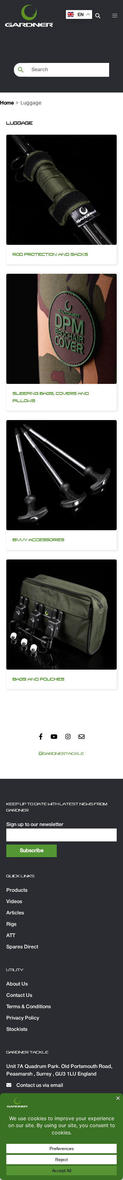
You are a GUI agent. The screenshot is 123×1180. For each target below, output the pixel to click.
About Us (17, 984)
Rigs (11, 924)
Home (7, 103)
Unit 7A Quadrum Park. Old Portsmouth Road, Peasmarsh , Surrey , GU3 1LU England (59, 1070)
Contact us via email (39, 1085)
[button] (115, 16)
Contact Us (19, 995)
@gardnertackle (61, 753)
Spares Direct (22, 947)
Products (16, 890)
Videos (14, 902)
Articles (15, 913)
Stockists (16, 1029)
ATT (10, 936)
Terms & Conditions (28, 1007)
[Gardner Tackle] (29, 15)
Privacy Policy (22, 1018)
